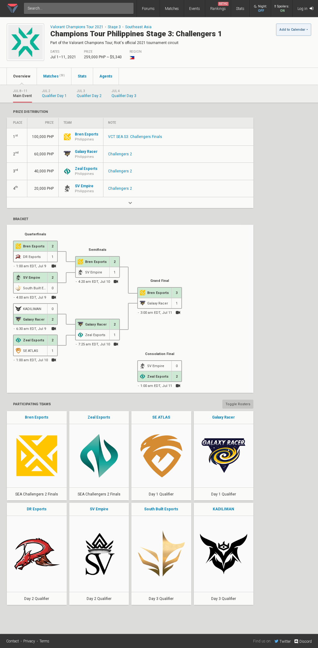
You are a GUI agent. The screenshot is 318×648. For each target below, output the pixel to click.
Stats (240, 9)
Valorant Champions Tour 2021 (76, 27)
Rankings (219, 6)
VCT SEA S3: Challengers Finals (135, 137)
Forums (148, 9)
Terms (44, 641)
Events (194, 9)
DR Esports (37, 509)
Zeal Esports (99, 417)
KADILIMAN (223, 509)
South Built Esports (161, 509)
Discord (305, 641)
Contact (12, 641)
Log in (303, 9)
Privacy (29, 641)
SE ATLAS (161, 417)
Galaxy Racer (223, 417)
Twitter (285, 641)
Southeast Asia (138, 27)
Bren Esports (36, 417)
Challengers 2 (120, 154)
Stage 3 (114, 27)
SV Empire (99, 509)
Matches (172, 9)
